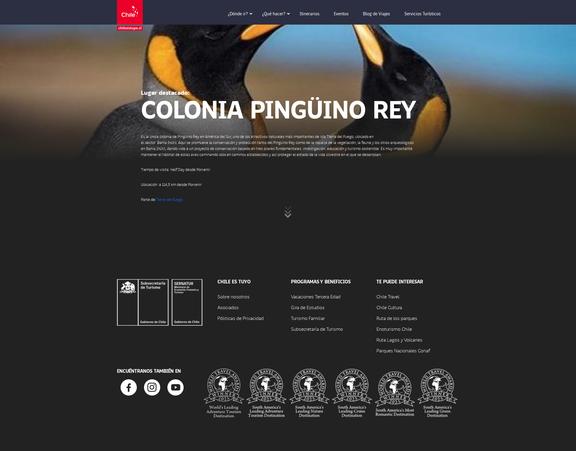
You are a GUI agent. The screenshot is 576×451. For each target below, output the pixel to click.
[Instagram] (152, 387)
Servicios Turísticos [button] (422, 13)
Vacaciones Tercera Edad (315, 296)
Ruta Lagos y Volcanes (399, 339)
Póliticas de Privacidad (241, 318)
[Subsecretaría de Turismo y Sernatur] (159, 301)
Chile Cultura (389, 307)
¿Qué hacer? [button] (273, 13)
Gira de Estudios (308, 307)
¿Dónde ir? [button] (238, 13)
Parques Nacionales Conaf (403, 350)
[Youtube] (175, 387)
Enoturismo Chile (394, 329)
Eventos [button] (341, 13)
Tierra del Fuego (169, 199)
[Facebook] (129, 387)
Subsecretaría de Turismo (317, 329)
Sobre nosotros (234, 296)
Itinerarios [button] (310, 13)
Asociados (228, 307)
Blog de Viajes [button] (376, 13)
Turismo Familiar (308, 318)
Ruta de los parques (396, 318)
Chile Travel (387, 296)
